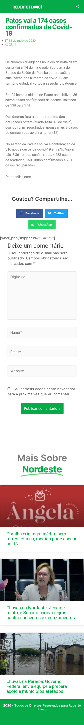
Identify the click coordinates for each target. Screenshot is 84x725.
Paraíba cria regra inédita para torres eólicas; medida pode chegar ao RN (41, 538)
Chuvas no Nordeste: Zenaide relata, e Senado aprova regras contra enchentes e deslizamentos (40, 612)
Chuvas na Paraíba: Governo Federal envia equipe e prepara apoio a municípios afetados (36, 686)
